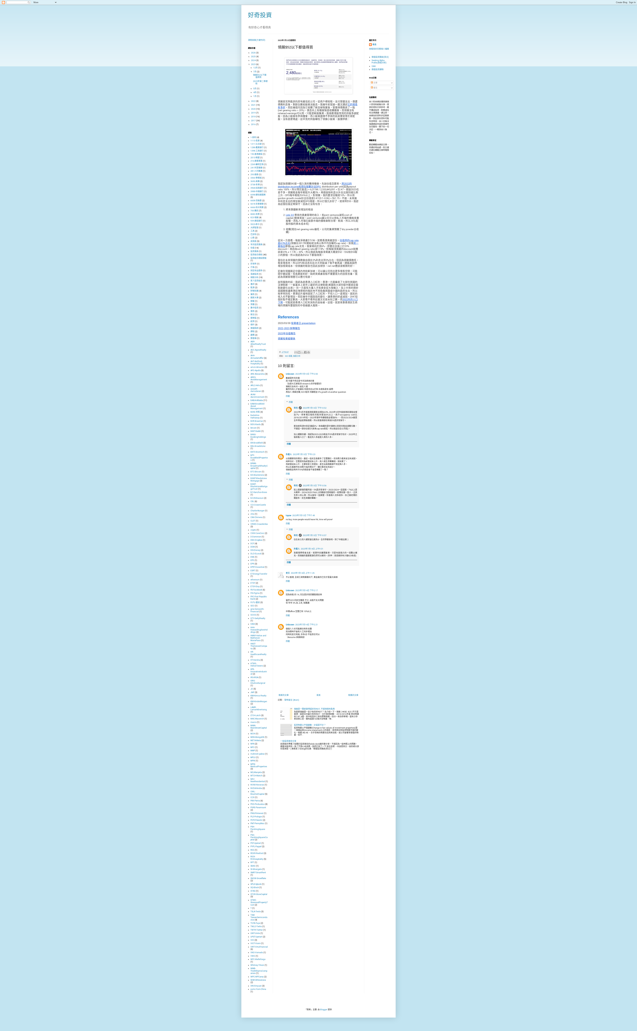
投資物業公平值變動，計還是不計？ (310, 725)
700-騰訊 (254, 211)
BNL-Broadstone (257, 446)
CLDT (252, 521)
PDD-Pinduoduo (257, 804)
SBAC (253, 866)
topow (288, 515)
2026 (253, 53)
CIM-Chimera (256, 517)
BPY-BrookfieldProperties (259, 457)
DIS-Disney (255, 550)
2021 (253, 105)
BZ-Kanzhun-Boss (258, 492)
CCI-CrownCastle (258, 505)
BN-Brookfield (256, 443)
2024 (253, 60)
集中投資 (254, 308)
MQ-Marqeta (256, 772)
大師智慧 (254, 227)
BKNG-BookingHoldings (258, 435)
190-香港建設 (256, 154)
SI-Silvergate (256, 869)
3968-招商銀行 (257, 188)
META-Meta (255, 740)
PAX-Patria (255, 801)
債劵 (252, 311)
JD (251, 689)
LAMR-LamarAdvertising (258, 708)
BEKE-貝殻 (255, 412)
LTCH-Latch (255, 715)
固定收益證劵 (256, 270)
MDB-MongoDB (257, 737)
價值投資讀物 (378, 69)
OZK (252, 797)
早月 (296, 408)
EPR (252, 564)
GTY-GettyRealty (257, 618)
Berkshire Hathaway (255, 416)
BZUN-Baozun (256, 498)
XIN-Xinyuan (256, 986)
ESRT (252, 570)
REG (252, 850)
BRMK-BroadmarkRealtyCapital (259, 465)
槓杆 (252, 325)
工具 (252, 231)
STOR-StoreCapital (258, 894)
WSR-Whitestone (258, 980)
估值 (252, 248)
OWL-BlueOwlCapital (257, 792)
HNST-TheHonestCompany (258, 646)
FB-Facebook (256, 590)
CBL (252, 501)
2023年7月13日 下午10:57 (314, 535)
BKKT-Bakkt (255, 431)
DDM (252, 547)
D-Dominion (255, 537)
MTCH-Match (256, 775)
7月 (255, 72)
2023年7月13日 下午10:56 (314, 485)
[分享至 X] (302, 352)
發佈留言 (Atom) (291, 700)
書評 (252, 284)
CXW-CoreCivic (257, 533)
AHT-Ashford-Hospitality (256, 362)
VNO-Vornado (256, 952)
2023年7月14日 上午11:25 (303, 573)
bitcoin (253, 428)
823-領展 (288, 356)
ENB (252, 557)
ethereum (254, 580)
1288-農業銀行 (257, 147)
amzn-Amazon (257, 367)
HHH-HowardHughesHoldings (259, 629)
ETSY (252, 583)
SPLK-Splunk (255, 884)
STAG (252, 891)
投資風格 (254, 251)
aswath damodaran (255, 390)
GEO (252, 606)
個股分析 (296, 356)
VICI (252, 940)
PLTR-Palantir (256, 820)
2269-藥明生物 (257, 164)
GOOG (253, 615)
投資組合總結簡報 (258, 258)
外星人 (289, 454)
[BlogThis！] (299, 352)
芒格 (252, 267)
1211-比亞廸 (256, 144)
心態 (252, 238)
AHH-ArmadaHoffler (257, 356)
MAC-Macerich (257, 719)
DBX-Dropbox (256, 540)
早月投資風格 (256, 244)
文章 (375, 83)
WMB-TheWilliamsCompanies (258, 970)
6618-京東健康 (257, 204)
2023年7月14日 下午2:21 (306, 625)
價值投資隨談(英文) (380, 57)
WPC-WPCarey (257, 977)
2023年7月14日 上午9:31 (312, 549)
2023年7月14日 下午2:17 (306, 590)
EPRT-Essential (257, 567)
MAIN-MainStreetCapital (258, 726)
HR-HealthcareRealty (258, 653)
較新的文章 (284, 695)
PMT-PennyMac (257, 823)
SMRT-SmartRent (258, 872)
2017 (253, 120)
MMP (252, 750)
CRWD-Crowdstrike (259, 524)
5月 (255, 88)
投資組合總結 (256, 255)
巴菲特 (253, 234)
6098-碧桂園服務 (258, 195)
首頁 (318, 695)
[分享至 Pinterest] (308, 352)
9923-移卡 (255, 224)
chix (252, 514)
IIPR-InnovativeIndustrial (258, 671)
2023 (253, 64)
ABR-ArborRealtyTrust (258, 342)
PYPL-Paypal (255, 846)
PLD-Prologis (256, 816)
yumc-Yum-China (258, 989)
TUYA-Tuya (255, 923)
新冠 (252, 314)
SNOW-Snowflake (258, 878)
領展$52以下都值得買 (259, 76)
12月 (255, 68)
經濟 (252, 321)
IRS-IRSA (254, 677)
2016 (253, 124)
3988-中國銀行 (257, 191)
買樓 (252, 304)
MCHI (252, 734)
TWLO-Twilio (256, 926)
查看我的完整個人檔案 (379, 49)
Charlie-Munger (257, 511)
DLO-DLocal (255, 553)
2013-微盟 (255, 157)
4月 (255, 92)
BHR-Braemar (256, 421)
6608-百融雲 (256, 200)
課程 (252, 331)
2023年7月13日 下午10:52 (314, 408)
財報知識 (254, 291)
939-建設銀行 (256, 221)
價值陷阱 (254, 328)
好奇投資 (260, 15)
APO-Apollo (255, 370)
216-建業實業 (256, 161)
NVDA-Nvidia (256, 788)
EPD (252, 560)
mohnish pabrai (257, 754)
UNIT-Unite (255, 933)
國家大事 (254, 297)
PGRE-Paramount (258, 807)
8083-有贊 (255, 214)
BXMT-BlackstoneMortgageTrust (258, 486)
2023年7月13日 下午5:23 (304, 454)
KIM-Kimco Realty (258, 696)
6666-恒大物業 (257, 207)
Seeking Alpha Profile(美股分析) (379, 61)
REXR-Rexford (256, 853)
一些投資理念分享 (288, 741)
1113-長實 (255, 141)
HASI (252, 624)
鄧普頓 (253, 338)
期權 (252, 301)
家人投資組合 (256, 281)
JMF (252, 692)
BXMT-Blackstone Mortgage (258, 479)
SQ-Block (254, 887)
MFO (252, 747)
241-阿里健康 (256, 168)
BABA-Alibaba (256, 400)
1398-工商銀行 (257, 151)
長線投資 (254, 274)
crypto (253, 530)
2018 (253, 116)
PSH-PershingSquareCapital (259, 837)
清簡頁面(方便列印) (256, 40)
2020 (253, 109)
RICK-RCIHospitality (256, 857)
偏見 (252, 294)
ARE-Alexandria (257, 374)
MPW (252, 761)
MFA (252, 744)
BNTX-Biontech (257, 452)
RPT (252, 862)
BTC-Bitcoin (255, 472)
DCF (252, 543)
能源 (252, 287)
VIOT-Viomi (255, 943)
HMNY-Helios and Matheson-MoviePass (258, 638)
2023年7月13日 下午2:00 (306, 374)
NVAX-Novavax (257, 785)
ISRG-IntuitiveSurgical (257, 682)
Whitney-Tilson (257, 965)
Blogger (323, 1009)
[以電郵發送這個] (296, 352)
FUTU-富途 (255, 602)
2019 (253, 113)
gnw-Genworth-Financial (257, 610)
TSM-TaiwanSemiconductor (258, 917)
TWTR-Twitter (256, 930)
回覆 (288, 396)
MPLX (253, 757)
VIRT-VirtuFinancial (259, 947)
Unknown (290, 374)
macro (253, 722)
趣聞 (252, 335)
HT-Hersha (255, 660)
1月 (255, 96)
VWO (252, 956)
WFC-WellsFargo (257, 959)
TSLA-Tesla (255, 911)
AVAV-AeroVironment (257, 395)
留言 (375, 88)
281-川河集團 (256, 171)
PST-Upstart (255, 843)
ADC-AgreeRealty (258, 350)
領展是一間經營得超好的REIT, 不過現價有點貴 (314, 709)
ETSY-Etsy (255, 586)
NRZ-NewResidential (257, 780)
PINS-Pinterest (256, 813)
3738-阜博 (255, 185)
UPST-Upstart (256, 937)
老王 (288, 573)
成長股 (253, 241)
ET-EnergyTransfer (258, 574)
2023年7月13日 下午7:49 (303, 515)
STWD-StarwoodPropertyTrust (259, 902)
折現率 (253, 264)
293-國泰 (254, 174)
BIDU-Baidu (255, 424)
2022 (253, 101)
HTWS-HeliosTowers (256, 664)
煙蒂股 (253, 318)
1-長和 (253, 137)
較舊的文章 (353, 695)
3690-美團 (255, 181)
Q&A (374, 66)
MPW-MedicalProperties (258, 765)
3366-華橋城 (256, 178)
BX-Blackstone (257, 475)
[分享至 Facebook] (305, 352)
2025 (253, 56)
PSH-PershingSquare (257, 828)
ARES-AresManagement (258, 378)
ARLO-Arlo (255, 385)
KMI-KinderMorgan (258, 701)
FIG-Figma (254, 593)
